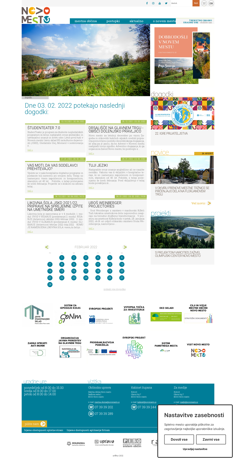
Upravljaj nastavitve (195, 449)
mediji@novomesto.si (189, 402)
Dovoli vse (179, 439)
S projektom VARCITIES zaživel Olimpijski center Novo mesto (178, 254)
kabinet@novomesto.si (146, 402)
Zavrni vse (211, 439)
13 (121, 264)
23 (73, 277)
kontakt (204, 3)
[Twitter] (166, 3)
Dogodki (28, 97)
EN (211, 3)
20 (121, 271)
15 (61, 271)
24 (85, 277)
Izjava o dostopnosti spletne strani (43, 430)
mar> (124, 247)
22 (61, 277)
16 (73, 271)
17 (85, 271)
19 (109, 271)
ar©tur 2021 (118, 455)
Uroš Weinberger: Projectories (105, 204)
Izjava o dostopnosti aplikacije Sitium (88, 430)
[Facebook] (147, 3)
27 (121, 277)
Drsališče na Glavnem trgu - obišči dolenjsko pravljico (116, 129)
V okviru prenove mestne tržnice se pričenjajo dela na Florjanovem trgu (182, 191)
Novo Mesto (43, 15)
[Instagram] (153, 3)
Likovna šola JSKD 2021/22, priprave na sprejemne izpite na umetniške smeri (55, 206)
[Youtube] (160, 3)
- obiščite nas (197, 21)
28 (49, 284)
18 (97, 271)
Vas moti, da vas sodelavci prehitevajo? (52, 167)
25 (97, 277)
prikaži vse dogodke (115, 289)
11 (97, 264)
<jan (46, 247)
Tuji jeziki (98, 165)
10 (85, 264)
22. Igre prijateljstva (171, 133)
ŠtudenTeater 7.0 (43, 128)
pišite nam (32, 424)
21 (49, 277)
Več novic (198, 203)
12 (109, 264)
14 (49, 271)
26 (109, 277)
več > (30, 149)
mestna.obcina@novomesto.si (107, 402)
